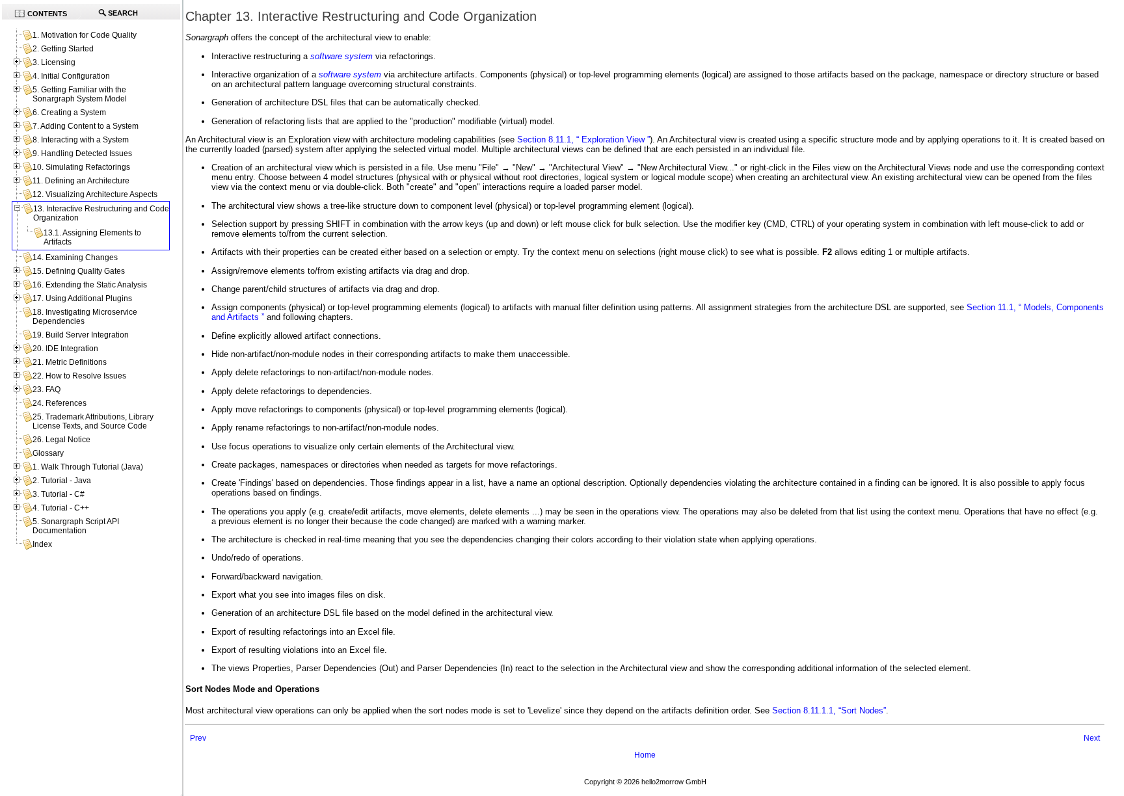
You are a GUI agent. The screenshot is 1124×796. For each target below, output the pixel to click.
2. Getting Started (63, 48)
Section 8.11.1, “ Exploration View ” (583, 139)
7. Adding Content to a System (86, 126)
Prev (198, 738)
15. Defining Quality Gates (79, 271)
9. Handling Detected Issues (82, 153)
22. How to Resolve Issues (79, 375)
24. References (60, 403)
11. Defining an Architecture (81, 180)
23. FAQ (46, 389)
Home (645, 755)
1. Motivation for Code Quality (85, 35)
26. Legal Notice (61, 439)
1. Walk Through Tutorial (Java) (88, 466)
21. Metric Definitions (70, 362)
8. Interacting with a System (81, 139)
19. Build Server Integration (81, 334)
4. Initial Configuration (71, 76)
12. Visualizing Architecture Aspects (95, 194)
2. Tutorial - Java (62, 480)
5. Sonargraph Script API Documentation (76, 526)
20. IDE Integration (65, 348)
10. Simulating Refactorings (81, 167)
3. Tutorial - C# (59, 494)
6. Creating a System (69, 112)
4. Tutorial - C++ (61, 507)
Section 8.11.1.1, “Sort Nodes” (829, 710)
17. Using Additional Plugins (82, 298)
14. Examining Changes (75, 257)
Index (42, 544)
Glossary (48, 453)
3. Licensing (54, 62)
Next (1092, 738)
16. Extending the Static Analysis (90, 284)
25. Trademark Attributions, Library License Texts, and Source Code (93, 421)
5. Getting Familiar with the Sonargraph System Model (80, 94)
